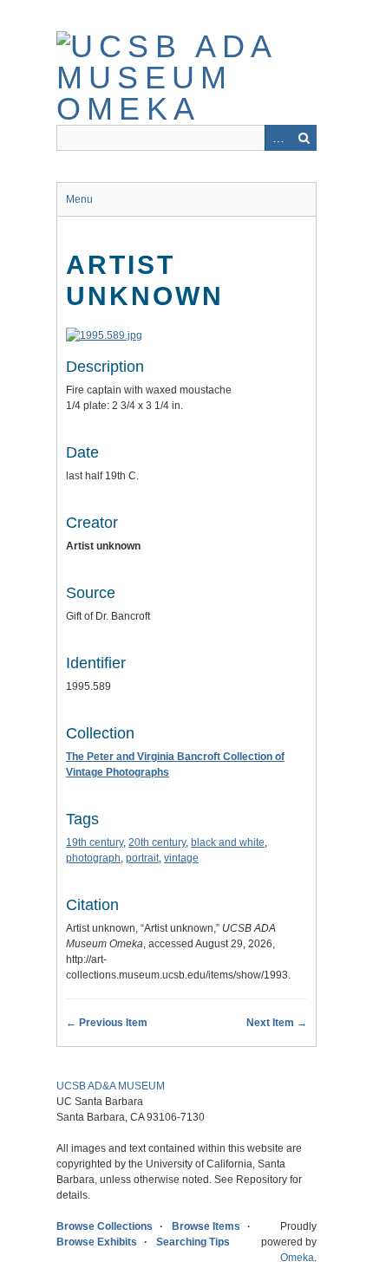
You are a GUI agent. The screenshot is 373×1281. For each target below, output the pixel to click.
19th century (94, 842)
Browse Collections (104, 1226)
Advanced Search (278, 138)
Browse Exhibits (96, 1242)
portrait (142, 858)
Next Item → (276, 1023)
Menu (79, 199)
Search (304, 138)
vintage (181, 858)
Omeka (297, 1258)
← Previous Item (106, 1023)
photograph (93, 858)
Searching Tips (193, 1242)
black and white (228, 842)
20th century (157, 842)
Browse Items (206, 1226)
